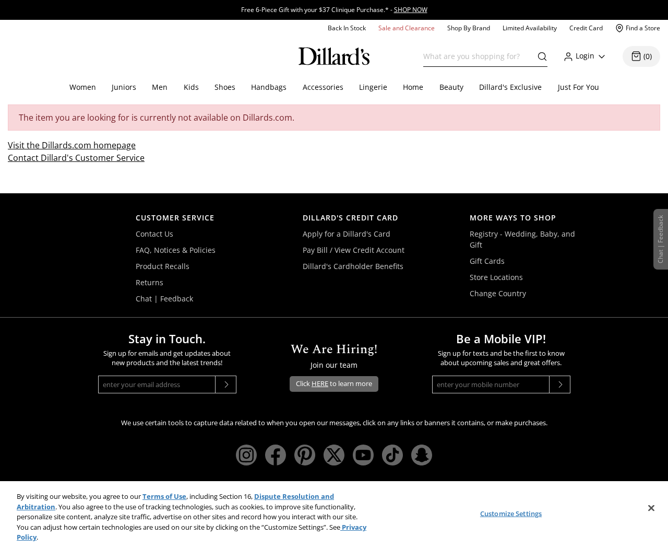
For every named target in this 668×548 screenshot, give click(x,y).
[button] (539, 56)
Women (82, 87)
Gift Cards (487, 261)
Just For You (578, 87)
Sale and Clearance (406, 28)
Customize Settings (511, 513)
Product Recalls (162, 266)
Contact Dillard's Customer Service (76, 158)
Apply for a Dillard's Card (346, 234)
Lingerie (373, 87)
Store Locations (496, 277)
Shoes (224, 87)
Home (413, 87)
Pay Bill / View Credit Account (353, 250)
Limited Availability (530, 28)
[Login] (602, 56)
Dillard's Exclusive (510, 87)
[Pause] (665, 2)
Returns (149, 282)
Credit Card (586, 28)
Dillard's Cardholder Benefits (353, 266)
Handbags (269, 87)
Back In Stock (347, 28)
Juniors (124, 87)
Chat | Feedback (164, 298)
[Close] (651, 508)
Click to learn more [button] (334, 383)
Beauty (451, 87)
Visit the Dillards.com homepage (72, 145)
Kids (191, 87)
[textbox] (485, 56)
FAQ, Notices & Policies (176, 250)
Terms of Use (164, 496)
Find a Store (643, 28)
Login (585, 56)
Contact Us (154, 234)
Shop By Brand (468, 28)
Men (160, 87)
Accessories (323, 87)
